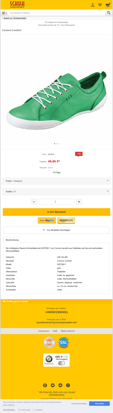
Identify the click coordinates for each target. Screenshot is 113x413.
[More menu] (92, 5)
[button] (47, 220)
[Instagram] (60, 385)
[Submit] (109, 13)
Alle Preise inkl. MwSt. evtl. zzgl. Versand (57, 392)
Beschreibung (12, 240)
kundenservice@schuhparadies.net (57, 322)
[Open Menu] (4, 12)
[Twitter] (52, 385)
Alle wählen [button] (99, 403)
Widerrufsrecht (68, 331)
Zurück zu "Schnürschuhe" (15, 18)
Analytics (39, 410)
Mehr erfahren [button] (9, 405)
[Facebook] (45, 385)
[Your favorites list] (100, 5)
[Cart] (108, 5)
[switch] (61, 363)
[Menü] (68, 355)
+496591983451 (56, 312)
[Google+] (68, 385)
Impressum (44, 331)
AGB (55, 331)
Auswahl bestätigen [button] (79, 403)
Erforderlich (26, 410)
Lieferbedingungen (56, 395)
